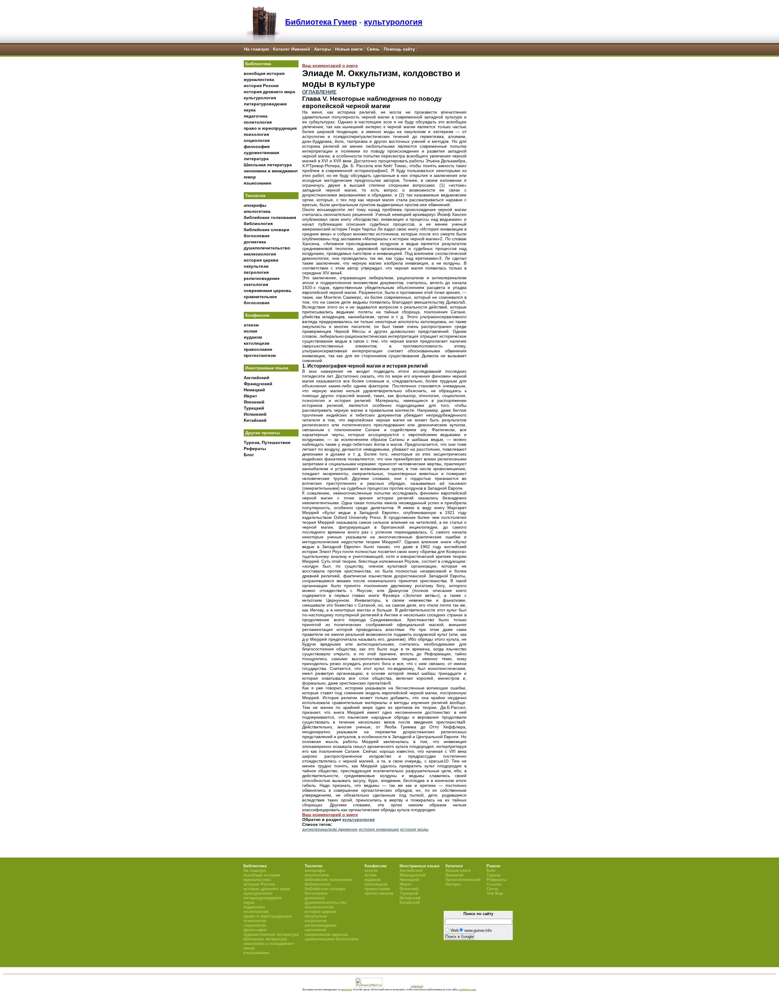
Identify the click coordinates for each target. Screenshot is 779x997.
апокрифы (255, 205)
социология (257, 140)
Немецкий (254, 389)
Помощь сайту (399, 49)
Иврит (250, 395)
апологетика (257, 211)
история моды (414, 829)
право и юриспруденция (270, 128)
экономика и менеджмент (271, 170)
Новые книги (349, 49)
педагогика (255, 116)
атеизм (251, 324)
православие (258, 349)
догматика (255, 241)
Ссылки (494, 884)
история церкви (261, 260)
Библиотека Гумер (321, 21)
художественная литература (271, 934)
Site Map (495, 893)
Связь (373, 49)
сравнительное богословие (331, 939)
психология (256, 134)
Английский (256, 377)
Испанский (255, 414)
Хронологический (462, 879)
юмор (250, 176)
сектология (256, 284)
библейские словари (266, 229)
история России (261, 85)
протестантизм (260, 355)
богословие (257, 235)
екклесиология (260, 254)
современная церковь (268, 290)
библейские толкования (270, 217)
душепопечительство (267, 247)
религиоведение (262, 278)
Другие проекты (262, 432)
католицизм (256, 343)
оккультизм (256, 266)
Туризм (494, 875)
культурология (393, 21)
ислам (250, 331)
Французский (258, 383)
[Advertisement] (271, 560)
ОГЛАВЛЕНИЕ (319, 92)
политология (258, 122)
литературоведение (265, 103)
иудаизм (253, 337)
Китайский (255, 420)
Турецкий (254, 408)
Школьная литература (268, 164)
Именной (454, 875)
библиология (258, 223)
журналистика (259, 79)
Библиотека (258, 63)
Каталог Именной (291, 49)
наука (250, 109)
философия (257, 146)
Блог (249, 454)
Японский (254, 402)
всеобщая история (264, 73)
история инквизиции (379, 829)
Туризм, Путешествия (267, 442)
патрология (256, 272)
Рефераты (255, 448)
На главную (256, 49)
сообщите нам (467, 989)
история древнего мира (269, 91)
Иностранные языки (266, 367)
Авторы (322, 49)
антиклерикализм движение (330, 829)
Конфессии (257, 315)
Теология (255, 195)
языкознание (257, 183)
